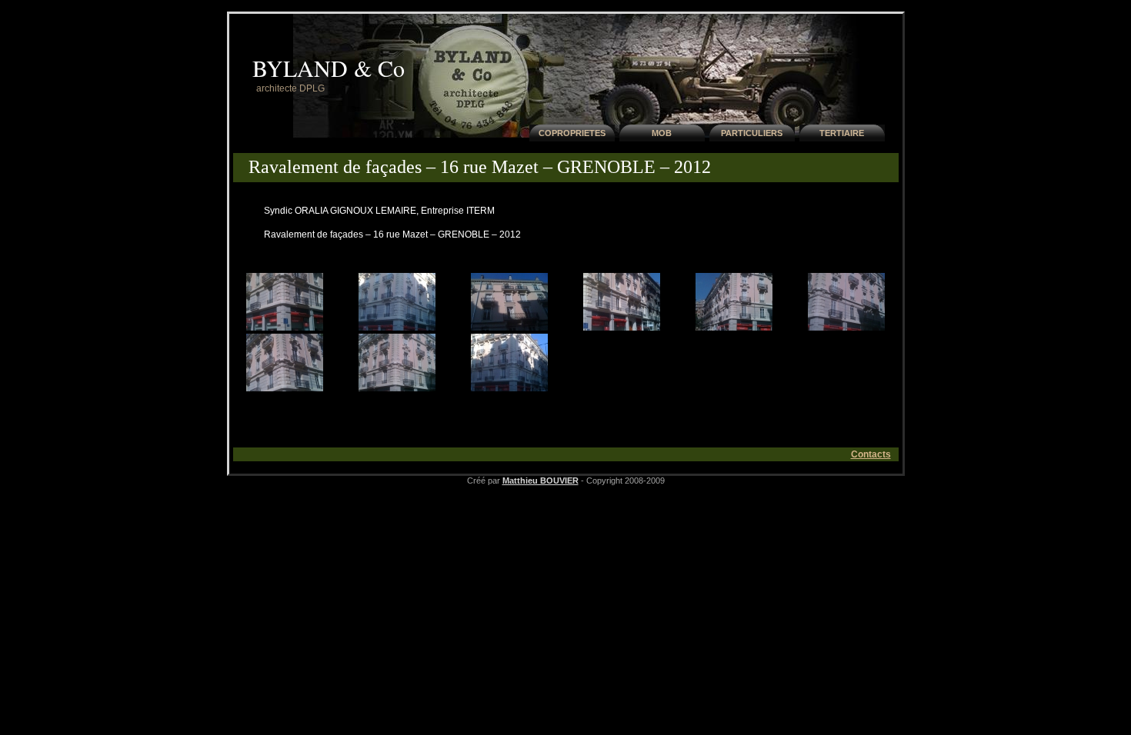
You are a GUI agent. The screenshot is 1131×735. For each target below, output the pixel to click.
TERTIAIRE (841, 133)
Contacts (871, 454)
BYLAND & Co (328, 67)
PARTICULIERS (751, 133)
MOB (662, 133)
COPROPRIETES (572, 133)
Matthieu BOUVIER (540, 480)
